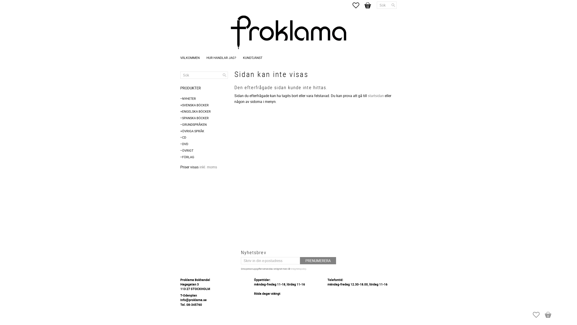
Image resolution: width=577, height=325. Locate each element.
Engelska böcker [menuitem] (196, 111)
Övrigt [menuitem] (187, 150)
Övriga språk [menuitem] (193, 131)
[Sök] (393, 5)
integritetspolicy (298, 268)
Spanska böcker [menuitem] (195, 118)
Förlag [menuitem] (188, 157)
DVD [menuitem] (185, 144)
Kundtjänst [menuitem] (252, 58)
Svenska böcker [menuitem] (195, 105)
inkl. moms (208, 167)
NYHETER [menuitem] (189, 98)
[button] (358, 5)
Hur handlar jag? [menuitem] (221, 58)
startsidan (376, 95)
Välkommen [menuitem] (190, 58)
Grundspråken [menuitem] (194, 124)
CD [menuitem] (184, 137)
